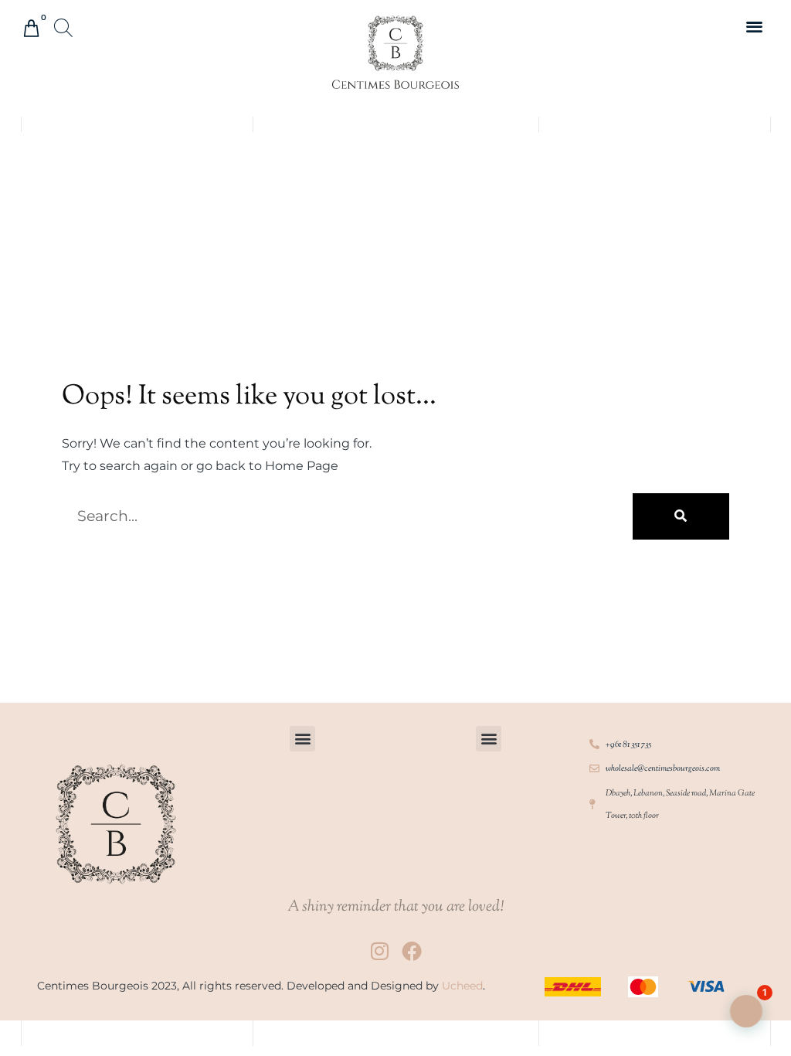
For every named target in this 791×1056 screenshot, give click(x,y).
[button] (64, 29)
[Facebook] (412, 951)
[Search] (681, 516)
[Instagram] (379, 951)
